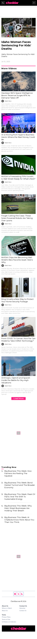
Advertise (22, 608)
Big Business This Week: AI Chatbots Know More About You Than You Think (19, 519)
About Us (5, 610)
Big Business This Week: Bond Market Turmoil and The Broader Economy (19, 485)
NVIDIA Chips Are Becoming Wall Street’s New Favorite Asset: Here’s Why (17, 259)
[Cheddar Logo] (12, 3)
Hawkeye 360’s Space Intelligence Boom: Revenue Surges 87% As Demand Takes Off (17, 95)
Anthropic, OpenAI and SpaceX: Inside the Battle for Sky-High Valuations (15, 380)
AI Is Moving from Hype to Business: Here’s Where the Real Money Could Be (18, 137)
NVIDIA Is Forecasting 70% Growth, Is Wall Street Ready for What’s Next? (18, 177)
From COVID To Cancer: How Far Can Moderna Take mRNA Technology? (18, 339)
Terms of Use (6, 619)
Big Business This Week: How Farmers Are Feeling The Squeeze (18, 473)
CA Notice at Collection (9, 622)
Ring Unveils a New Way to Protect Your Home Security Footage (17, 300)
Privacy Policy (6, 617)
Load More (19, 398)
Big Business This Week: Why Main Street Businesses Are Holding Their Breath (18, 508)
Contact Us (22, 610)
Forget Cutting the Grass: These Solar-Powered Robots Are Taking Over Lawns (17, 218)
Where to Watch (7, 608)
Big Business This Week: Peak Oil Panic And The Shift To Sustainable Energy (19, 496)
